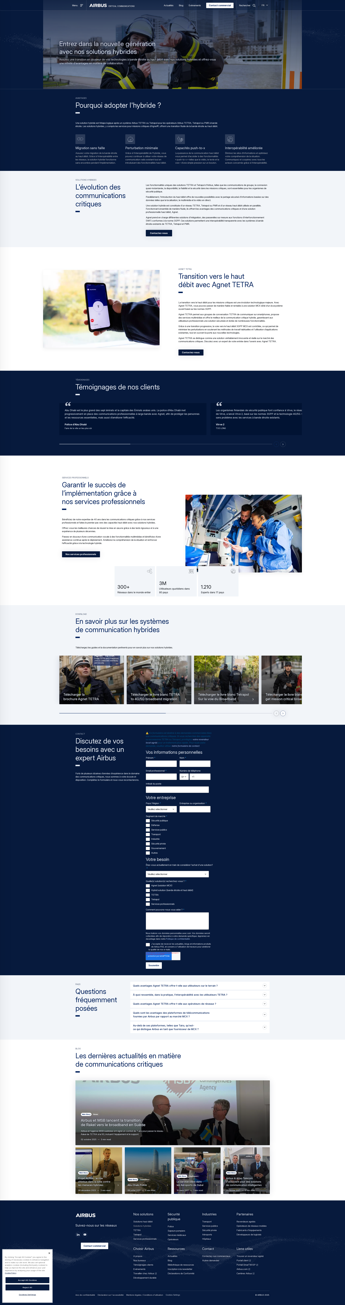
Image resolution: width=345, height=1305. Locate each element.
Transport (207, 1221)
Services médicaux (177, 1235)
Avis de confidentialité (85, 1295)
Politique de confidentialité (178, 939)
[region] (27, 1276)
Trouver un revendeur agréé (250, 1256)
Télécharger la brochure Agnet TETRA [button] (81, 697)
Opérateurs (173, 1239)
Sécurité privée (209, 1230)
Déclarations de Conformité (181, 1273)
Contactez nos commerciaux (216, 1256)
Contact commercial (220, 5)
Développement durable (144, 1277)
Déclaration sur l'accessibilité (111, 1295)
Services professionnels (145, 1239)
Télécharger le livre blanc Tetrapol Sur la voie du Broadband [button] (223, 697)
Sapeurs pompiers (176, 1230)
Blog (181, 5)
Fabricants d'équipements (249, 1230)
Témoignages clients (143, 1264)
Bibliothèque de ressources (181, 1264)
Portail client (242, 1260)
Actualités (168, 5)
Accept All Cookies (27, 1280)
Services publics (210, 1226)
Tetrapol (137, 1234)
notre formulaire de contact (185, 746)
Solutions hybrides (142, 1226)
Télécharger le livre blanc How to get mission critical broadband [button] (290, 697)
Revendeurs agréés (246, 1221)
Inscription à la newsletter (180, 1269)
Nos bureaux (139, 1260)
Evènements (195, 5)
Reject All (27, 1287)
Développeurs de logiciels (249, 1234)
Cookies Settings (173, 1295)
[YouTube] (85, 1234)
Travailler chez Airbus (143, 1273)
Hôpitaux (206, 1239)
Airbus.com (242, 1269)
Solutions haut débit (143, 1221)
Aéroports (207, 1234)
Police (171, 1226)
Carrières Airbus (244, 1273)
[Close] (49, 1253)
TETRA (137, 1230)
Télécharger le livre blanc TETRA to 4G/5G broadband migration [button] (155, 697)
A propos (137, 1256)
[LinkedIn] (78, 1234)
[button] (101, 309)
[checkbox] (179, 837)
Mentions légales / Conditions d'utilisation (144, 1295)
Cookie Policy (10, 1273)
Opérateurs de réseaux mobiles (252, 1226)
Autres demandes (210, 1260)
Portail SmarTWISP (246, 1264)
